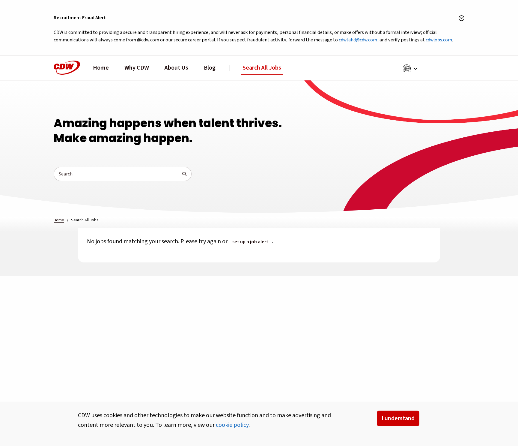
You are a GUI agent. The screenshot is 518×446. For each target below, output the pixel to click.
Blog (210, 68)
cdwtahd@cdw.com (358, 40)
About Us (176, 68)
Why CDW (136, 68)
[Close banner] (461, 18)
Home (101, 68)
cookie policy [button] (232, 425)
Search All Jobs (262, 68)
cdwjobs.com (439, 40)
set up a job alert (250, 241)
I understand (398, 418)
